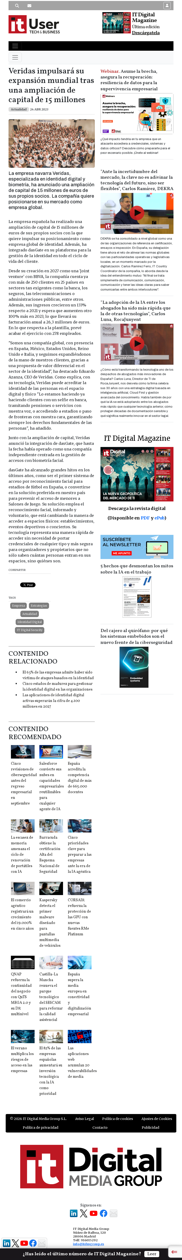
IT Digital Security (29, 630)
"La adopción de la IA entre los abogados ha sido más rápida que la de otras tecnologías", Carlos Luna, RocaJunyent (135, 311)
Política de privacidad (40, 1127)
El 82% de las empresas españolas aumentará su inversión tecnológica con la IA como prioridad (50, 1071)
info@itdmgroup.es (88, 1244)
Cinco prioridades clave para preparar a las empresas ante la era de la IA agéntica (79, 854)
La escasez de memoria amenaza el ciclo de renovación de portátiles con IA (22, 854)
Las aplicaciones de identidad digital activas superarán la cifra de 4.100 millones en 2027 (53, 701)
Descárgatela (146, 33)
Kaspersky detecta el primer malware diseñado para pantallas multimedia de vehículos (49, 923)
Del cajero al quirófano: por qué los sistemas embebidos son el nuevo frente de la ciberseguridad (136, 637)
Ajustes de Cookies (156, 1119)
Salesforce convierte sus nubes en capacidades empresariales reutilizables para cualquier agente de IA (51, 786)
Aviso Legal (84, 1119)
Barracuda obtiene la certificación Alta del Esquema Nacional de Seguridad (49, 854)
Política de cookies (117, 1119)
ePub (159, 518)
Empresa (18, 605)
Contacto (100, 1127)
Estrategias (39, 605)
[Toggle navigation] (15, 46)
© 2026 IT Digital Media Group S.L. (38, 1119)
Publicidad (150, 1127)
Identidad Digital (30, 622)
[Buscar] (17, 5)
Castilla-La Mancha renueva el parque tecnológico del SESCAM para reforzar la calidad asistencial (51, 997)
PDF (145, 518)
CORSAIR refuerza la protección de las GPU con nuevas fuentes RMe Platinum (79, 917)
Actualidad (29, 614)
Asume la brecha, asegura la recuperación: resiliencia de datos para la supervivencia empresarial (129, 80)
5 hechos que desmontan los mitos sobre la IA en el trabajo (136, 569)
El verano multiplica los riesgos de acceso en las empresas (22, 1060)
